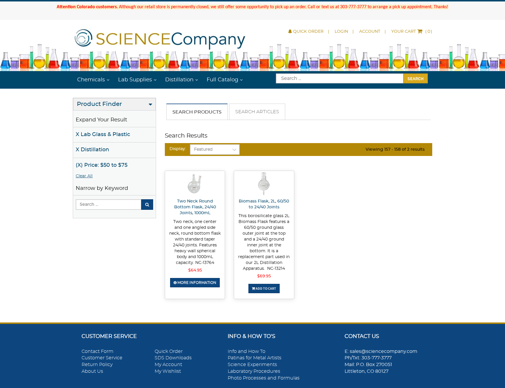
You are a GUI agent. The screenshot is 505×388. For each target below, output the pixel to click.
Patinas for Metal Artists (254, 358)
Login (341, 32)
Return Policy (97, 364)
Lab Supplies (135, 80)
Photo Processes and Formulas (264, 378)
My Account (168, 364)
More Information (196, 282)
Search (415, 78)
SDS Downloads (173, 358)
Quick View (195, 185)
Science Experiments (252, 364)
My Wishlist (168, 371)
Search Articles (257, 111)
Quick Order (308, 32)
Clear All (84, 176)
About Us (92, 371)
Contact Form (97, 351)
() (411, 32)
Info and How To (246, 351)
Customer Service (102, 358)
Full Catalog (222, 80)
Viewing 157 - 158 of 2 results (395, 149)
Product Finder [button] (99, 104)
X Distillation (92, 149)
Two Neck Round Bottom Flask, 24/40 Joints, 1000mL (195, 207)
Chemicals (91, 80)
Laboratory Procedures (254, 371)
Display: (178, 149)
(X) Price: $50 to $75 (101, 165)
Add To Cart (265, 288)
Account (369, 32)
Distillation (179, 80)
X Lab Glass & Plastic (103, 134)
